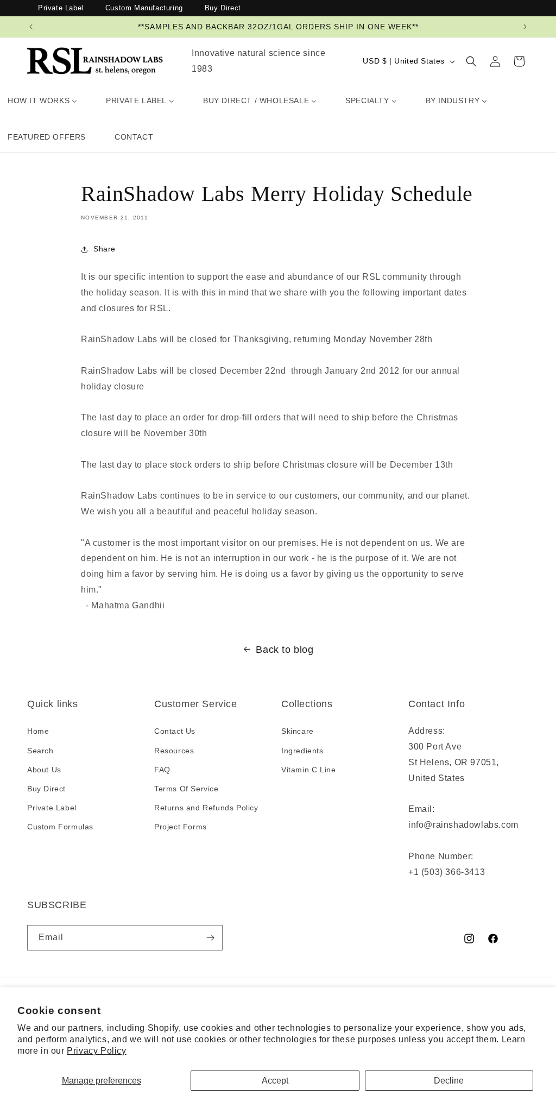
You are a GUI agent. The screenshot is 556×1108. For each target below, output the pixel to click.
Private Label (61, 8)
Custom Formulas (60, 826)
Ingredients (302, 750)
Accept (275, 1080)
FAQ (162, 769)
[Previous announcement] (31, 26)
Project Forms (180, 826)
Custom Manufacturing (144, 8)
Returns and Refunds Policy (206, 807)
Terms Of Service (186, 788)
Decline (449, 1080)
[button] (471, 61)
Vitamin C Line (308, 769)
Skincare (297, 731)
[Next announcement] (525, 26)
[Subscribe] (210, 937)
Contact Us (174, 731)
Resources (174, 750)
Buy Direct (223, 8)
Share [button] (104, 248)
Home (38, 731)
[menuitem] (42, 100)
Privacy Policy (96, 1050)
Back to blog (284, 649)
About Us (44, 769)
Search (40, 750)
